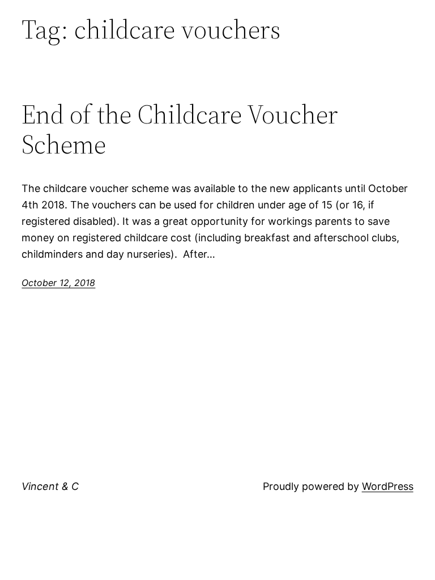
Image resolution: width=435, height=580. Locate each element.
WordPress (387, 486)
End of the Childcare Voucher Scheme (180, 129)
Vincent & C (50, 486)
